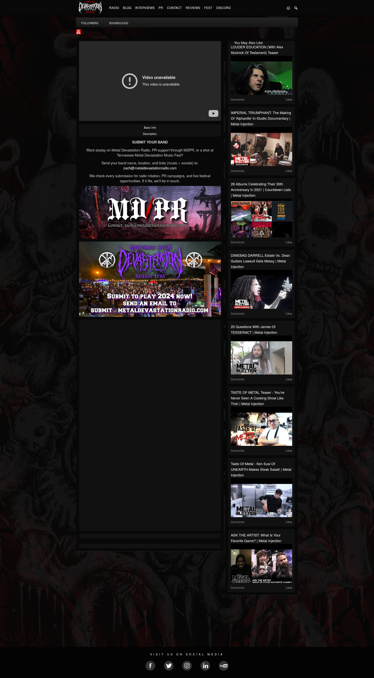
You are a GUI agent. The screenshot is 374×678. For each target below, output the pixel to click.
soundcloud (118, 23)
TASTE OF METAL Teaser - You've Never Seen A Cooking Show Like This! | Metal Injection (257, 398)
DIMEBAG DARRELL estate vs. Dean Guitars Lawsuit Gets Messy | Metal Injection (260, 261)
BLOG (127, 7)
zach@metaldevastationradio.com (150, 167)
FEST (208, 7)
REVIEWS (193, 7)
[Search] (296, 8)
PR (161, 7)
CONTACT (174, 7)
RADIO (114, 7)
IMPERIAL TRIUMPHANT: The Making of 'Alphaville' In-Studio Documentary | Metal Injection (261, 118)
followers (89, 23)
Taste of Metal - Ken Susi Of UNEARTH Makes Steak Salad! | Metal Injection (261, 469)
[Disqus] (150, 374)
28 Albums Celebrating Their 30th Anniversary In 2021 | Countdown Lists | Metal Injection (261, 189)
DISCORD (223, 7)
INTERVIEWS (145, 7)
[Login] (288, 8)
